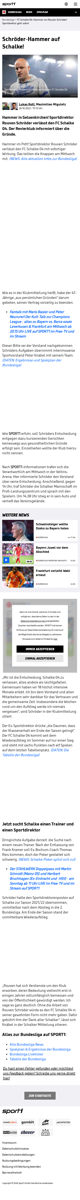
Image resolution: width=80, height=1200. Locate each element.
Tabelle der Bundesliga (28, 1059)
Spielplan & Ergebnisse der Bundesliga (40, 1049)
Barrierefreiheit (12, 1172)
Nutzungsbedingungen (16, 1160)
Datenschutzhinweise (15, 1148)
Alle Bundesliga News (27, 1044)
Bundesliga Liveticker (26, 1054)
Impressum (9, 1142)
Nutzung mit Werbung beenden (21, 1166)
